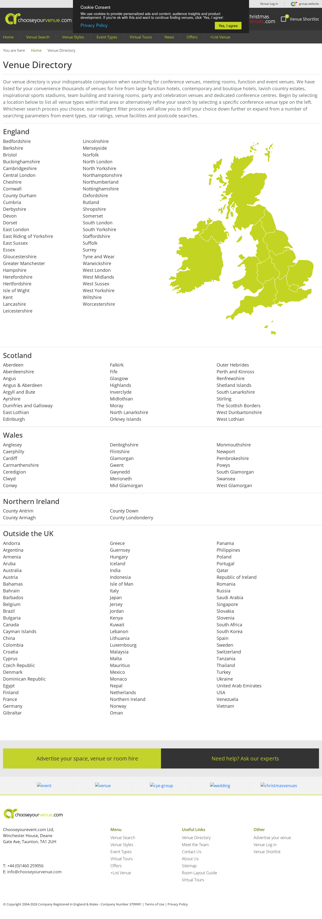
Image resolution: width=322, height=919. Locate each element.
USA (221, 692)
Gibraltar (12, 713)
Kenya (116, 618)
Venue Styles (73, 36)
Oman (116, 713)
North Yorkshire (99, 168)
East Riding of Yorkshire (28, 236)
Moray (116, 405)
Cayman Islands (19, 631)
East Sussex (15, 243)
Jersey (116, 604)
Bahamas (13, 584)
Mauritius (120, 665)
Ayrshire (11, 399)
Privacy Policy (94, 25)
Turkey (224, 672)
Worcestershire (99, 304)
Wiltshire (92, 297)
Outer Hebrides (233, 365)
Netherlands (123, 692)
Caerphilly (13, 451)
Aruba (9, 563)
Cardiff (10, 458)
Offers (192, 36)
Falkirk (117, 365)
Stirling (224, 399)
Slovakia (225, 611)
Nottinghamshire (101, 189)
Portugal (225, 563)
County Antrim (18, 511)
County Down (124, 511)
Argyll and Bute (19, 392)
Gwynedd (120, 472)
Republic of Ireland (237, 577)
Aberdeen (13, 365)
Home (8, 36)
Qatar (222, 570)
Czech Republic (19, 665)
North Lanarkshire (129, 412)
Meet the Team (195, 844)
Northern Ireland (127, 699)
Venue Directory (196, 837)
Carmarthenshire (21, 465)
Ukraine (225, 679)
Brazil (9, 611)
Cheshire (12, 182)
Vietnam (225, 706)
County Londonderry (131, 518)
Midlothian (121, 399)
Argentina (13, 550)
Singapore (227, 604)
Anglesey (12, 445)
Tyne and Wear (98, 256)
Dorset (10, 223)
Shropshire (94, 209)
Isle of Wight (16, 290)
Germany (12, 706)
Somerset (93, 216)
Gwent (117, 465)
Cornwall (12, 189)
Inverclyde (121, 392)
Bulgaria (12, 618)
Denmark (12, 672)
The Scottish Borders (239, 405)
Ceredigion (14, 472)
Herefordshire (17, 277)
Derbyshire (14, 209)
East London (16, 229)
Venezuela (227, 699)
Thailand (226, 665)
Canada (11, 625)
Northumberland (100, 182)
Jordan (117, 611)
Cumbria (12, 202)
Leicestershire (17, 311)
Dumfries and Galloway (28, 405)
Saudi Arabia (230, 597)
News (169, 36)
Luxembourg (123, 645)
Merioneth (121, 479)
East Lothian (16, 412)
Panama (225, 543)
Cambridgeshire (20, 168)
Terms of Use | (156, 904)
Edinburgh (14, 419)
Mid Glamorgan (126, 485)
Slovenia (225, 618)
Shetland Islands (234, 385)
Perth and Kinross (235, 372)
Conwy (10, 485)
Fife (113, 372)
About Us (190, 858)
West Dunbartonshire (239, 412)
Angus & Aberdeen (22, 385)
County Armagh (19, 518)
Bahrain (11, 591)
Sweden (225, 645)
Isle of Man (121, 584)
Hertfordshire (17, 284)
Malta (116, 658)
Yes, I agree (228, 25)
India (115, 570)
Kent (8, 297)
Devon (10, 216)
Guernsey (120, 550)
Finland (11, 692)
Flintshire (120, 451)
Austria (10, 577)
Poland (224, 557)
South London (97, 223)
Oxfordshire (95, 195)
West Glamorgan (234, 485)
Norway (118, 706)
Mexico (117, 672)
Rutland (91, 202)
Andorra (11, 543)
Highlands (120, 385)
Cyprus (10, 658)
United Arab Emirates (239, 686)
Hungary (119, 557)
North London (97, 162)
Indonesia (120, 577)
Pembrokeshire (233, 458)
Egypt (9, 686)
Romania (226, 584)
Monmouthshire (234, 445)
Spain (222, 638)
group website (308, 4)
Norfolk (91, 155)
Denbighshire (124, 445)
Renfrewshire (231, 378)
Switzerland (229, 652)
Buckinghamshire (21, 162)
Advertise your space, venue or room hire (87, 758)
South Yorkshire (99, 229)
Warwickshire (97, 263)
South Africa (229, 625)
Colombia (13, 645)
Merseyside (95, 148)
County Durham (19, 195)
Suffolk (90, 243)
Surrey (89, 250)
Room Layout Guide (199, 873)
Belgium (12, 604)
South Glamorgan (235, 472)
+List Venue (220, 36)
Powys (223, 465)
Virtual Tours (141, 36)
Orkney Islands (125, 419)
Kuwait (117, 625)
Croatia (10, 652)
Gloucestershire (19, 256)
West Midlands (98, 277)
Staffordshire (96, 236)
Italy (114, 591)
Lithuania (120, 638)
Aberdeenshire (18, 372)
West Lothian (230, 419)
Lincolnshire (96, 141)
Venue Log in (268, 4)
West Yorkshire (98, 290)
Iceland (117, 563)
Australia (12, 570)
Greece (117, 543)
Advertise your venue (272, 837)
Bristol (10, 155)
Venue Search (38, 36)
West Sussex (96, 284)
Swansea (226, 479)
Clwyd (9, 479)
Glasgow (119, 378)
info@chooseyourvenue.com (34, 872)
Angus (9, 378)
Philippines (228, 550)
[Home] (254, 19)
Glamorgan (122, 458)
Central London (19, 175)
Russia (223, 591)
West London (97, 270)
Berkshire (13, 148)
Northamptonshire (102, 175)
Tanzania (226, 658)
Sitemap (189, 866)
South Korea (230, 631)
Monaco (118, 679)
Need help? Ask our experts (245, 758)
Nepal (116, 686)
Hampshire (14, 270)
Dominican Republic (24, 679)
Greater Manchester (24, 263)
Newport (226, 451)
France (10, 699)
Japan (116, 597)
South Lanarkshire (236, 392)
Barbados (13, 597)
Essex (9, 250)
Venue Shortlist (267, 851)
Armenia (12, 557)
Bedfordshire (17, 141)
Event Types (107, 36)
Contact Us (191, 851)
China (9, 638)
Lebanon (119, 631)
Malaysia (119, 652)
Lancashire (14, 304)
